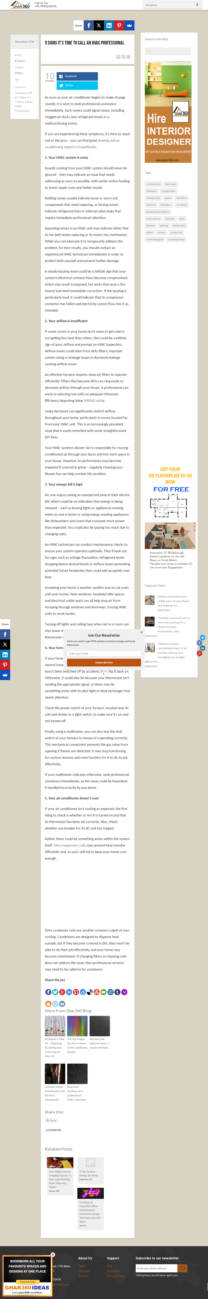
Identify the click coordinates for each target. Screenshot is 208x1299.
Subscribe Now (104, 662)
